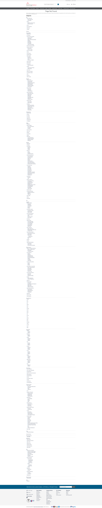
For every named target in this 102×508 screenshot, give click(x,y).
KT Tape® (28, 115)
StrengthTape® (29, 119)
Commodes (29, 127)
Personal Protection (29, 457)
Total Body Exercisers (30, 251)
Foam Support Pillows (30, 222)
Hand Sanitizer (29, 453)
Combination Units (30, 157)
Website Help (48, 502)
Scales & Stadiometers (30, 92)
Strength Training (29, 281)
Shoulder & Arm (30, 291)
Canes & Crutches (29, 129)
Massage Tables (30, 395)
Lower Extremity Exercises (30, 272)
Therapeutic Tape (30, 230)
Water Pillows (29, 226)
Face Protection (30, 458)
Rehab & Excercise (28, 477)
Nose (27, 320)
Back (27, 301)
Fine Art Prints (29, 48)
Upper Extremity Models (31, 44)
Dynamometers (30, 101)
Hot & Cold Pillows (30, 223)
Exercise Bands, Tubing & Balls (31, 266)
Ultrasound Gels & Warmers (31, 162)
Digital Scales (29, 95)
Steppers (29, 258)
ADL (70, 8)
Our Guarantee (58, 492)
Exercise (29, 351)
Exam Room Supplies (29, 50)
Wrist (28, 238)
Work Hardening (29, 296)
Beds (27, 480)
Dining (28, 25)
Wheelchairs (28, 136)
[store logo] (31, 4)
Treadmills (29, 259)
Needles (29, 148)
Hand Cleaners (29, 53)
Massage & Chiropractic (30, 392)
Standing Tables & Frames (30, 407)
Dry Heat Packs (30, 170)
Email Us (29, 492)
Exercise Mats (29, 250)
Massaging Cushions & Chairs (31, 184)
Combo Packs (29, 169)
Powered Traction (30, 412)
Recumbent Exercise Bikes (31, 257)
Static (28, 401)
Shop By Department (29, 435)
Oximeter (29, 470)
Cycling (28, 337)
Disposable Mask (31, 459)
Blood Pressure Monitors (31, 105)
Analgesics (28, 144)
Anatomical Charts (30, 37)
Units (28, 178)
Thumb (28, 324)
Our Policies (47, 493)
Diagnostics (28, 468)
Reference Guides (30, 49)
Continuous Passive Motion (30, 261)
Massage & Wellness (29, 179)
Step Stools (29, 387)
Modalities (28, 8)
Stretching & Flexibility (30, 275)
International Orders (48, 497)
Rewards (47, 492)
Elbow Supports (30, 234)
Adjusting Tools (29, 33)
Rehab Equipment (29, 402)
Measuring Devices (30, 84)
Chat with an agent (30, 494)
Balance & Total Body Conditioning (31, 248)
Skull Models (29, 41)
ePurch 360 (37, 500)
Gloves (28, 51)
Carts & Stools (29, 385)
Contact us (47, 491)
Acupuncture (28, 143)
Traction (28, 410)
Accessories (29, 408)
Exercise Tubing (30, 271)
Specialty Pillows (30, 225)
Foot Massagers (30, 181)
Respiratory (28, 27)
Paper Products (29, 61)
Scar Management (30, 186)
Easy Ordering (38, 492)
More (74, 8)
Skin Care (28, 75)
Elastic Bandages (30, 211)
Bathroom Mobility (29, 125)
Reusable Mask (30, 460)
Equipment (29, 147)
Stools (28, 388)
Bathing (28, 21)
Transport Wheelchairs (30, 137)
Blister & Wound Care (30, 228)
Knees (28, 315)
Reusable (29, 152)
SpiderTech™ (28, 118)
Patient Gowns (29, 62)
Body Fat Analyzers (30, 80)
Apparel (29, 466)
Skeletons (29, 40)
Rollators (28, 132)
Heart (27, 312)
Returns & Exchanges (49, 496)
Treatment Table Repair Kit (31, 427)
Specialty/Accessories (30, 153)
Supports (29, 331)
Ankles (28, 299)
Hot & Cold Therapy (29, 165)
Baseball (28, 330)
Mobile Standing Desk (30, 65)
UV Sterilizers (29, 473)
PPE (26, 449)
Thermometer (29, 469)
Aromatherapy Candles (31, 180)
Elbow (27, 304)
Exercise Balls (29, 268)
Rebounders (29, 274)
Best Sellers (28, 436)
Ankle (28, 215)
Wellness (29, 332)
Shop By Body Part (28, 298)
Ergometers (29, 254)
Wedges (29, 207)
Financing (37, 498)
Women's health (29, 294)
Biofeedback (28, 198)
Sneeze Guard (30, 462)
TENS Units (29, 194)
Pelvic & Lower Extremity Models (32, 39)
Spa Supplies (29, 187)
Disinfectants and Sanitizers (30, 450)
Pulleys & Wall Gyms (30, 290)
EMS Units (29, 193)
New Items (37, 493)
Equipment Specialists (49, 498)
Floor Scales (29, 96)
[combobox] (51, 4)
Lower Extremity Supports (30, 213)
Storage (28, 66)
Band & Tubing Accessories (31, 267)
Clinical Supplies (32, 8)
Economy (29, 419)
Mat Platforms (28, 397)
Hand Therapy (60, 8)
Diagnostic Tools (29, 79)
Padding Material (29, 371)
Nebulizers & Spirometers (31, 106)
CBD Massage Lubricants (30, 440)
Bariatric (29, 418)
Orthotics (28, 239)
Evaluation (37, 8)
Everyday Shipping (68, 0)
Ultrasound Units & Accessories (32, 163)
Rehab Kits (28, 293)
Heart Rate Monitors (30, 83)
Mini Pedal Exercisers (30, 256)
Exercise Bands (30, 269)
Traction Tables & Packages (31, 414)
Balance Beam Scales (30, 93)
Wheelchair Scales (30, 99)
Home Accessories (29, 26)
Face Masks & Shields (30, 72)
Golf (27, 341)
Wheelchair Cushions (30, 139)
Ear (27, 303)
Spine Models (29, 42)
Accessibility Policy (48, 501)
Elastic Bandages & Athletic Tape (32, 229)
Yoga (27, 363)
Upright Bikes (29, 260)
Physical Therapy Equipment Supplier (38, 506)
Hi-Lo (27, 390)
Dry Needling (28, 146)
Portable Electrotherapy (30, 191)
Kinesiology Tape (42, 8)
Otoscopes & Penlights (30, 85)
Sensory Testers (30, 86)
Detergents (29, 455)
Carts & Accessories (30, 156)
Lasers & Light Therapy (31, 161)
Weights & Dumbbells (30, 286)
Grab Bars (29, 128)
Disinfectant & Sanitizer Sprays (32, 451)
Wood (28, 426)
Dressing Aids (29, 20)
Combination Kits (30, 81)
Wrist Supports (29, 243)
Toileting (28, 29)
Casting (28, 240)
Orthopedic (49, 8)
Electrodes (28, 150)
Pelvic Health (28, 195)
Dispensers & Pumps (30, 456)
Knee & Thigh (29, 217)
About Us (57, 491)
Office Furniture (29, 76)
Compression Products (30, 209)
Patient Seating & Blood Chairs (32, 386)
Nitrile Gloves (30, 465)
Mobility (46, 8)
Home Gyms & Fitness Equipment (32, 283)
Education (67, 491)
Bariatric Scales (30, 94)
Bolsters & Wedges (29, 202)
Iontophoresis (28, 176)
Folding (29, 400)
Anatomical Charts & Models (30, 36)
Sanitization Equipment (30, 471)
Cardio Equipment (29, 252)
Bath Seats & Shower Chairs (31, 22)
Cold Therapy (29, 168)
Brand (72, 8)
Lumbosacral (29, 237)
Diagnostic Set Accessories (31, 82)
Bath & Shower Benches (31, 126)
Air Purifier (29, 472)
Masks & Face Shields (30, 71)
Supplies (29, 149)
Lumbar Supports (30, 224)
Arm (27, 300)
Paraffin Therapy (29, 189)
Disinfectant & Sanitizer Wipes (31, 452)
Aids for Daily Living (29, 18)
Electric (29, 399)
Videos (67, 492)
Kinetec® (29, 264)
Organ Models (29, 38)
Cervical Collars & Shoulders (31, 233)
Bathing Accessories (30, 23)
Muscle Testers (30, 102)
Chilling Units (29, 167)
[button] (67, 4)
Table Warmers (30, 174)
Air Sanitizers (28, 35)
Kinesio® (28, 114)
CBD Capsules (29, 439)
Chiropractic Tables (30, 393)
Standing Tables (30, 409)
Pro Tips (67, 493)
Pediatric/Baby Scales (30, 97)
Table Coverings (30, 188)
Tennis (28, 350)
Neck (27, 319)
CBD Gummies (29, 443)
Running (28, 346)
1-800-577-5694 (74, 0)
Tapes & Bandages (29, 227)
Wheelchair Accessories (31, 138)
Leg (27, 316)
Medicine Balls (29, 284)
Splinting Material (29, 374)
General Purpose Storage (31, 67)
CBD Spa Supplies (29, 444)
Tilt (28, 425)
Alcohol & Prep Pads (30, 454)
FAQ (46, 499)
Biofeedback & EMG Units (31, 192)
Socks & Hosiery (30, 212)
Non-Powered (29, 411)
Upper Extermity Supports (30, 242)
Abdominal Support (30, 214)
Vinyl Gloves (30, 464)
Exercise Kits (29, 270)
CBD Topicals (28, 447)
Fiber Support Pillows (30, 221)
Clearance (27, 31)
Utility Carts (29, 389)
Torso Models (29, 43)
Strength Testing (29, 100)
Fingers (28, 308)
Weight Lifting (28, 359)
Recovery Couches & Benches (31, 423)
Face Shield (30, 461)
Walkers (28, 135)
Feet (27, 307)
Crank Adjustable (30, 398)
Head (27, 311)
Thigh (27, 323)
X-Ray (27, 431)
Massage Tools (30, 183)
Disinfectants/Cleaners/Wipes (30, 45)
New (26, 200)
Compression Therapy (30, 210)
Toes (27, 326)
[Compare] (72, 4)
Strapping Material (29, 375)
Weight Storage (30, 68)
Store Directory (38, 499)
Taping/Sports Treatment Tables (32, 424)
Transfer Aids (28, 133)
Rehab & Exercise (54, 8)
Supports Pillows (29, 220)
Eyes (27, 305)
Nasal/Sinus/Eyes (29, 54)
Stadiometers (29, 98)
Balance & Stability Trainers (31, 249)
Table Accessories (30, 396)
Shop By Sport (28, 329)
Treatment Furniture (66, 8)
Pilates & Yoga (29, 285)
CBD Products (28, 438)
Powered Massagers (30, 185)
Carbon (29, 151)
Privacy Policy (48, 500)
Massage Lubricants (30, 182)
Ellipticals (29, 253)
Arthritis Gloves (30, 236)
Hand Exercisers (30, 289)
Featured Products (28, 434)
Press (57, 493)
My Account (37, 491)
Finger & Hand (29, 244)
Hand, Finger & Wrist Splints (30, 370)
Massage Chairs (30, 394)
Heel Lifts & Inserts (30, 216)
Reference (28, 280)
